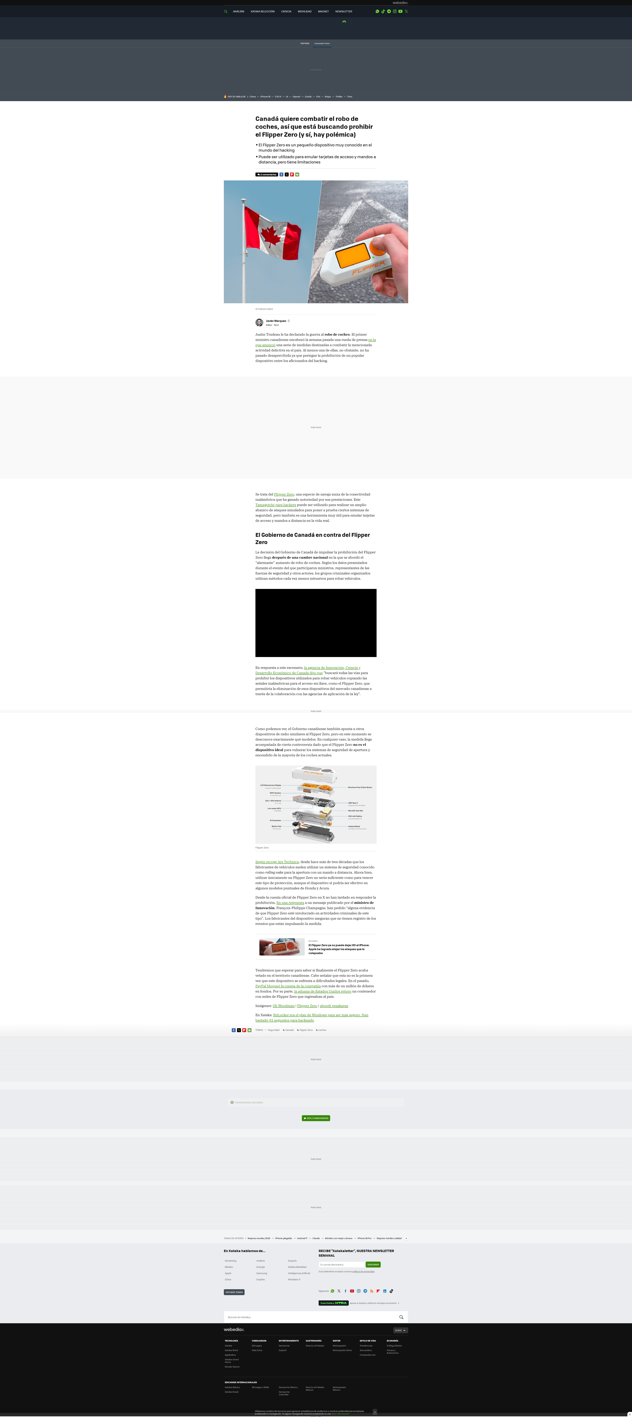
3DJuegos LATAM (260, 1387)
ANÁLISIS (238, 11)
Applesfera (230, 1354)
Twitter (406, 11)
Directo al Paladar (315, 1345)
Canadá (289, 1030)
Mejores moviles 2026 (259, 1238)
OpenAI (296, 96)
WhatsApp (377, 11)
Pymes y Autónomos (393, 1351)
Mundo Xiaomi (232, 1366)
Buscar (401, 1317)
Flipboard (292, 174)
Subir (398, 1330)
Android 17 (302, 1238)
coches (322, 1030)
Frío (318, 96)
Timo (349, 96)
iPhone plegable (283, 1238)
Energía (260, 1266)
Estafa (308, 96)
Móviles (229, 1266)
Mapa (328, 96)
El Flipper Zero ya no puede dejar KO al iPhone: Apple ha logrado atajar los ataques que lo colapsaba (339, 949)
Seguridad (273, 1030)
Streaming (230, 1260)
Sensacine (284, 1345)
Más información (340, 1413)
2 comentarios (268, 174)
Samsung (261, 1273)
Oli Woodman (284, 1005)
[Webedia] (400, 3)
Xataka (228, 1345)
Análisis (260, 1260)
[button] (277, 321)
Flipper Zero (284, 494)
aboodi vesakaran (334, 1005)
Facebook (281, 174)
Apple (228, 1273)
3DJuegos (257, 1345)
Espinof (282, 1350)
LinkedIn (384, 1290)
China (253, 96)
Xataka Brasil (231, 1391)
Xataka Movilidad (297, 1266)
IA (287, 96)
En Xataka (313, 941)
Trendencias (366, 1345)
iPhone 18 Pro (365, 1238)
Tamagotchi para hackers (275, 504)
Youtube (400, 11)
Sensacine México (288, 1387)
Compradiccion (368, 1354)
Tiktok (383, 11)
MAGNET (323, 11)
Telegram (389, 11)
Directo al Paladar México (315, 1388)
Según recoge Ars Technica (277, 861)
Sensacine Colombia (284, 1393)
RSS (371, 1290)
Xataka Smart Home (232, 1361)
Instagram (395, 11)
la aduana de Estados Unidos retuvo (322, 991)
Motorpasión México (339, 1388)
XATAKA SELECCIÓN (263, 11)
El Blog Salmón (394, 1345)
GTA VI (278, 96)
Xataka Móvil (231, 1350)
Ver (317, 1118)
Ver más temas (234, 1292)
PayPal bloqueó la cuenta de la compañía (288, 986)
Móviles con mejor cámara (339, 1238)
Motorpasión (339, 1345)
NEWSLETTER (343, 11)
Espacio (292, 1260)
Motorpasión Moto (342, 1350)
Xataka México (232, 1387)
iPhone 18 (265, 96)
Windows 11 (294, 1279)
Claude (316, 1238)
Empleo (260, 1279)
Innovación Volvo (322, 43)
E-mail (297, 174)
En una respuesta (290, 902)
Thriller (339, 96)
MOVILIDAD (305, 11)
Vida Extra (257, 1350)
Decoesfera (366, 1350)
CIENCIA (286, 11)
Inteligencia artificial (299, 1273)
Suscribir (373, 1264)
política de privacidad (363, 1271)
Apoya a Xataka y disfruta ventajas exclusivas (373, 1303)
